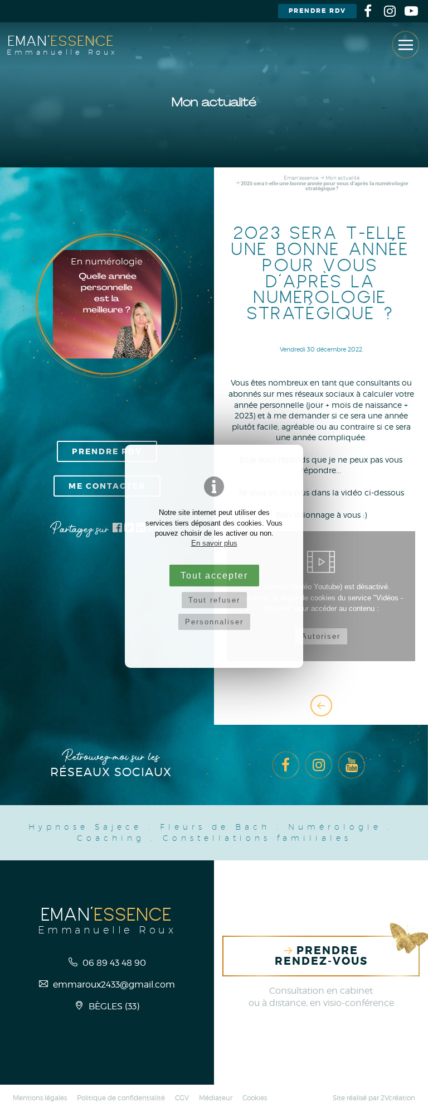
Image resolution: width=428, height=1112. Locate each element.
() (114, 1006)
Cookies (254, 1098)
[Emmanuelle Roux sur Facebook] (367, 11)
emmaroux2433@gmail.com (113, 984)
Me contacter (107, 486)
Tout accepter (214, 575)
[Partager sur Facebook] (117, 529)
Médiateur (215, 1098)
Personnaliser (214, 622)
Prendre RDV (317, 11)
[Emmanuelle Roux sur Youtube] (411, 11)
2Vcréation (398, 1098)
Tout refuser (214, 600)
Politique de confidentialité (121, 1098)
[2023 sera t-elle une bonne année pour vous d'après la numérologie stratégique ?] (107, 304)
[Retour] (321, 705)
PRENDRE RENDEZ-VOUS (321, 955)
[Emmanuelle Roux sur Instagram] (389, 11)
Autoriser (321, 636)
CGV (182, 1098)
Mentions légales (40, 1098)
